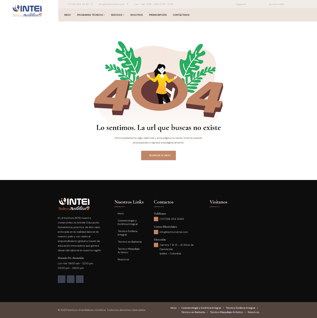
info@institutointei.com (111, 4)
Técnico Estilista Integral (127, 232)
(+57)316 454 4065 (172, 219)
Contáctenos (181, 14)
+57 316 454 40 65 (78, 4)
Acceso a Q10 (276, 4)
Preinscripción (158, 14)
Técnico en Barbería (130, 241)
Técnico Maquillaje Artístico (129, 250)
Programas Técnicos (90, 14)
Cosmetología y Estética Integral (128, 222)
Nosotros (136, 14)
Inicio (67, 14)
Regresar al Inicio (160, 155)
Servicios (116, 14)
